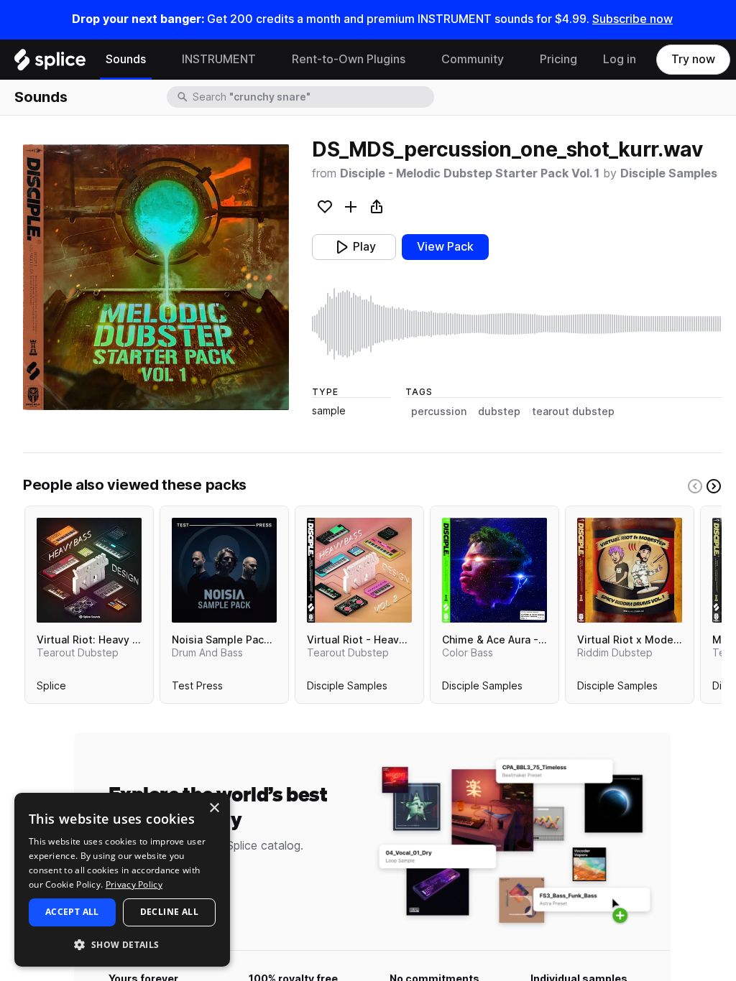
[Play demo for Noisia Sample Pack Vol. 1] (224, 570)
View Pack (445, 247)
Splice (51, 688)
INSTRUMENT (219, 59)
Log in (619, 59)
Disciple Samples (668, 173)
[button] (122, 944)
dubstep (499, 411)
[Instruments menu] (267, 60)
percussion (438, 411)
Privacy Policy (134, 884)
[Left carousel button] (695, 486)
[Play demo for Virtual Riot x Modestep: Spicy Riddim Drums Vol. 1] (629, 570)
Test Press (197, 688)
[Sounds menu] (157, 60)
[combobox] (312, 97)
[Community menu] (515, 60)
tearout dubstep (573, 411)
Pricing (558, 59)
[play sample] (517, 324)
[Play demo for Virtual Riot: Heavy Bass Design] (89, 570)
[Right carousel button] (713, 486)
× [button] (213, 808)
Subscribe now (632, 19)
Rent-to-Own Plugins (348, 59)
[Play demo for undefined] (156, 277)
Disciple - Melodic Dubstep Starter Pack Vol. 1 (469, 173)
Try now (693, 59)
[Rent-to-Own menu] (416, 60)
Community (472, 59)
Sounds (126, 59)
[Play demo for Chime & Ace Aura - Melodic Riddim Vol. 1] (494, 570)
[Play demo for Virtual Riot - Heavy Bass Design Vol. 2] (359, 570)
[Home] (50, 63)
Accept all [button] (72, 912)
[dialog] (122, 880)
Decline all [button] (169, 912)
